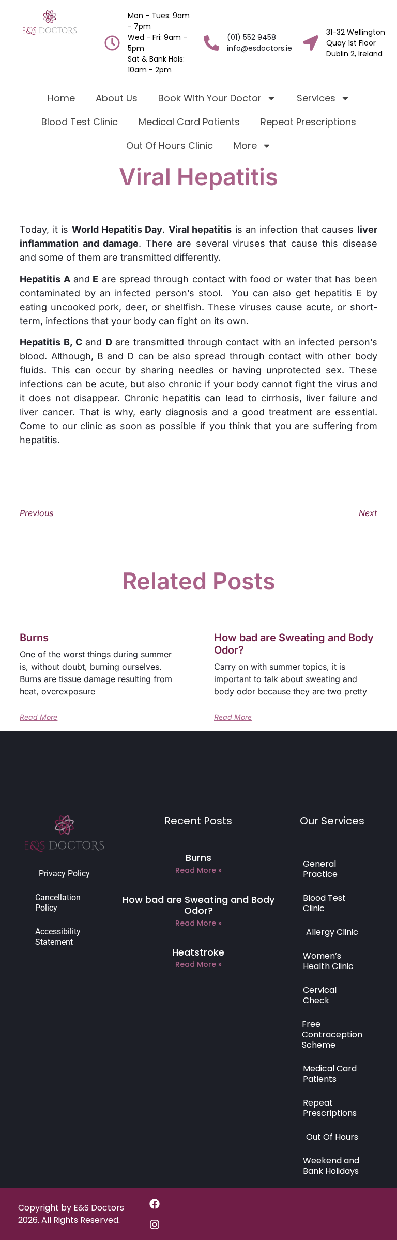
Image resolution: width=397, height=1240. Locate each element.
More (245, 145)
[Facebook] (154, 1203)
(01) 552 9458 (251, 37)
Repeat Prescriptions (308, 121)
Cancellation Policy (58, 903)
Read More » (198, 870)
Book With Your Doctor (210, 98)
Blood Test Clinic (79, 121)
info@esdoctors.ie (259, 48)
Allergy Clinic (332, 932)
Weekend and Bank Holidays (331, 1166)
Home (61, 98)
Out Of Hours (332, 1137)
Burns (34, 637)
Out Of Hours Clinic (169, 145)
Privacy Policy (64, 874)
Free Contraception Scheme (332, 1034)
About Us (117, 98)
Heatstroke (198, 952)
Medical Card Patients (189, 121)
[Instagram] (154, 1224)
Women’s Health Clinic (328, 961)
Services (316, 98)
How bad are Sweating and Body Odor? (198, 905)
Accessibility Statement (58, 937)
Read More (38, 717)
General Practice (320, 869)
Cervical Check (320, 995)
